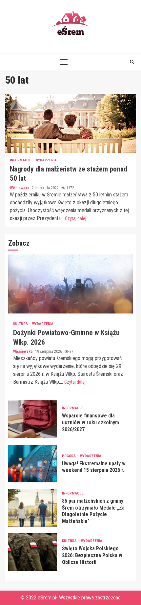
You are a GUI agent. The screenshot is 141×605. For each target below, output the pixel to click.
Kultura (21, 324)
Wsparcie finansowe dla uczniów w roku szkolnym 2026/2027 (32, 419)
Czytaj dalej (75, 218)
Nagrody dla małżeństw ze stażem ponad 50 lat (70, 123)
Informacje (21, 160)
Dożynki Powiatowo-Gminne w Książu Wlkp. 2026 (70, 283)
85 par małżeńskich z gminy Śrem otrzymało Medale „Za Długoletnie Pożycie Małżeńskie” (32, 508)
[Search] (132, 61)
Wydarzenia (46, 160)
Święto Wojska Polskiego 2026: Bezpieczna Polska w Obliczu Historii (32, 552)
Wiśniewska (20, 188)
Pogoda (69, 456)
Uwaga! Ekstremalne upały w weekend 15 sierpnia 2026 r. (32, 463)
